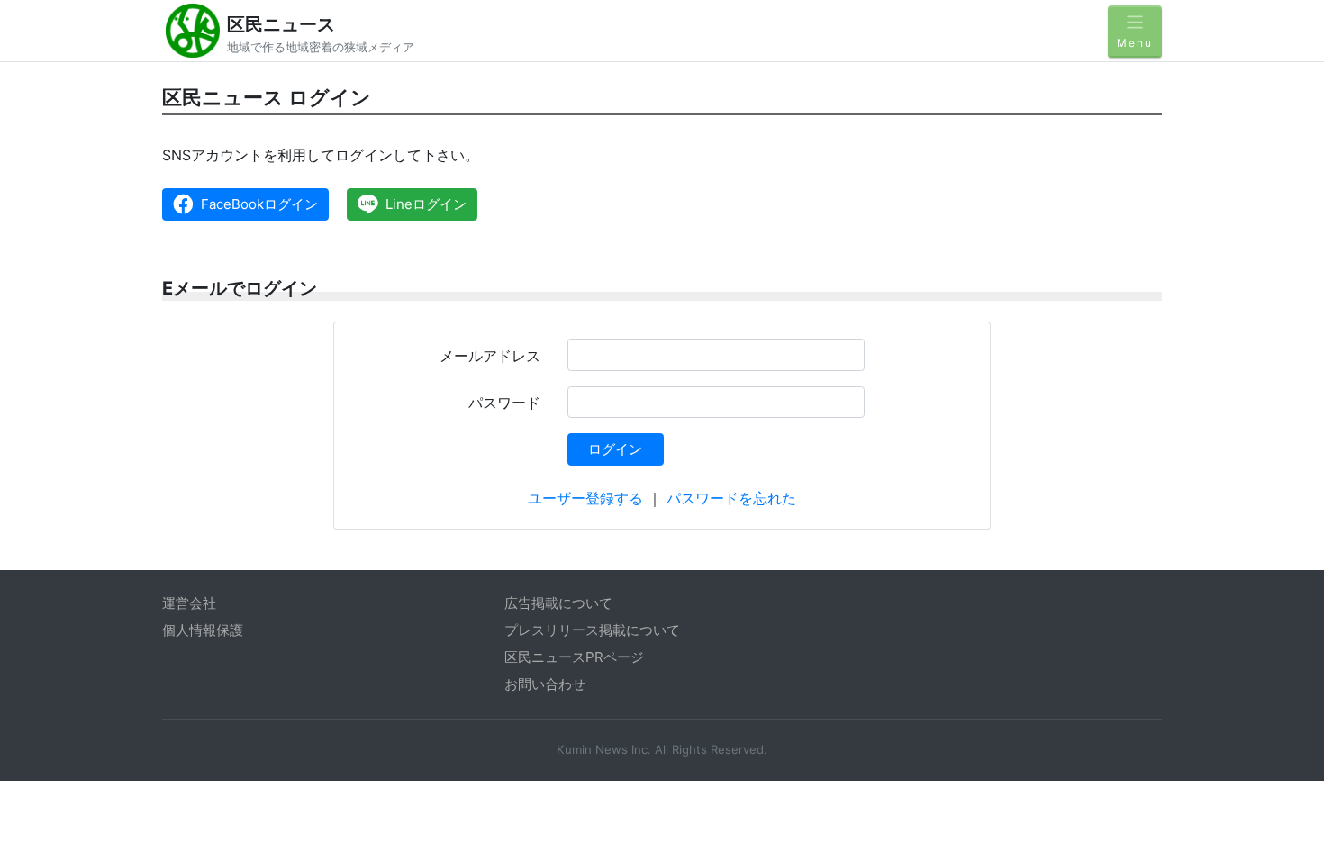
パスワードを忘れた (731, 498)
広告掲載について (558, 603)
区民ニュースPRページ (574, 657)
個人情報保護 (202, 630)
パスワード (504, 403)
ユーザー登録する (585, 498)
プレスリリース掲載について (592, 630)
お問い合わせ (544, 684)
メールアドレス (490, 356)
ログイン (615, 449)
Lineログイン (426, 204)
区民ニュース (281, 24)
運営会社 (189, 603)
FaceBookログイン (259, 204)
